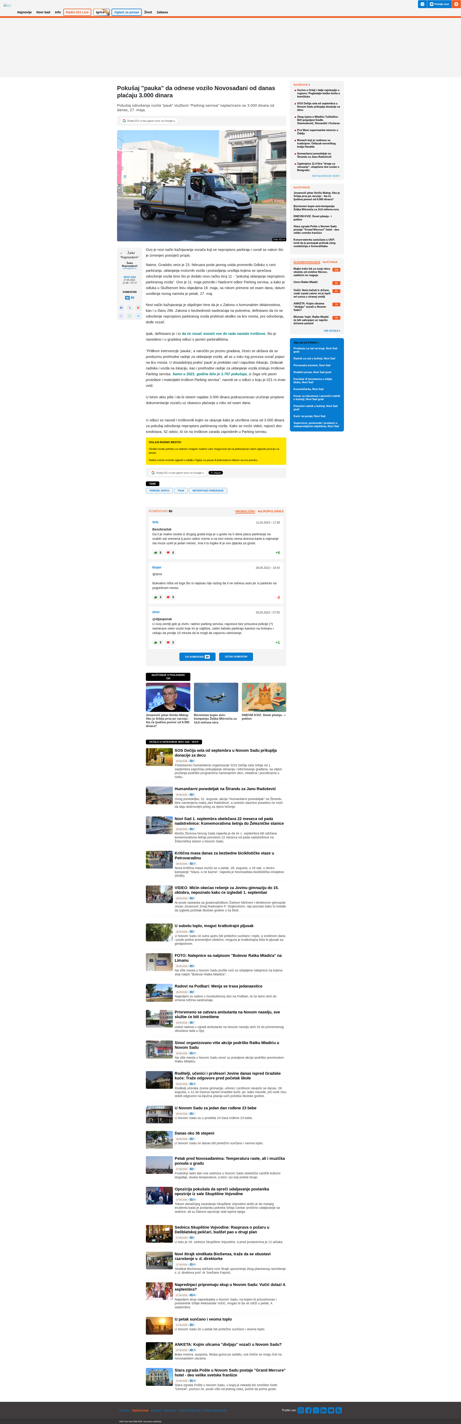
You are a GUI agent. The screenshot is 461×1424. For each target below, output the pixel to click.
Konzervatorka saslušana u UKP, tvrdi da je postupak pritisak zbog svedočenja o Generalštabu (314, 243)
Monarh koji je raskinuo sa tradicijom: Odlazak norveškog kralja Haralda (316, 143)
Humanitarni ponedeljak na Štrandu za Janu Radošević (225, 789)
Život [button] (148, 12)
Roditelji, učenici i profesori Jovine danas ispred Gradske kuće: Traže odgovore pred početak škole (228, 1075)
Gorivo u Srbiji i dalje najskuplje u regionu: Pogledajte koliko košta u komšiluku (318, 93)
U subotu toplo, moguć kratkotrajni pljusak (214, 926)
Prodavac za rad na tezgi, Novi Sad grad (315, 350)
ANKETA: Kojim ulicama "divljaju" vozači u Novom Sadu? (228, 1344)
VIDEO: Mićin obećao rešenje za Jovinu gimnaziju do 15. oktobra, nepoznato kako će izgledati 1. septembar (227, 890)
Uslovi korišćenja (190, 1410)
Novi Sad (130, 277)
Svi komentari (197, 656)
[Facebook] (121, 308)
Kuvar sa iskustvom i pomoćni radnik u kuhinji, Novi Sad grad (317, 397)
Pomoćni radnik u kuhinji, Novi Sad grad (316, 407)
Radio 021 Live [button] (77, 12)
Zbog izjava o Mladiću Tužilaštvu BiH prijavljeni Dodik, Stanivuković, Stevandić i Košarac (318, 120)
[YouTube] (331, 1410)
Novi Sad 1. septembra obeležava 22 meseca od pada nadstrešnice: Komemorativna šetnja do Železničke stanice (229, 821)
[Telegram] (138, 316)
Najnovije (301, 84)
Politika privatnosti (215, 1410)
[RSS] (338, 1410)
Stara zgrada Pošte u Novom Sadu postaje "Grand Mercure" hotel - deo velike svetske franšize (230, 1372)
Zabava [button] (162, 12)
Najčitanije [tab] (330, 262)
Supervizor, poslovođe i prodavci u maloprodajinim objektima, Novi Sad (316, 424)
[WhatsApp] (130, 316)
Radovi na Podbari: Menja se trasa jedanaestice (218, 986)
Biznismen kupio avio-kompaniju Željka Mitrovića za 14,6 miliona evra (215, 718)
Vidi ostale (331, 331)
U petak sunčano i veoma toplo (203, 1319)
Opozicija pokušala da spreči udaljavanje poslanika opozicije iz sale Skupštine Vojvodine (222, 1191)
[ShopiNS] (456, 4)
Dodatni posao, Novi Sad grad (312, 372)
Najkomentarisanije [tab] (307, 262)
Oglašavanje (140, 1410)
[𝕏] (130, 308)
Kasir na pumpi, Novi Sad (309, 416)
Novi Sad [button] (43, 12)
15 (194, 1053)
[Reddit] (138, 308)
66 (194, 1295)
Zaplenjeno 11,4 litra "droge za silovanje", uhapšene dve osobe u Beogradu (318, 167)
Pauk (181, 490)
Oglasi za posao (305, 342)
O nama (124, 1410)
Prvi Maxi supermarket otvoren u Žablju (317, 132)
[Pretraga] (422, 4)
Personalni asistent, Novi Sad (312, 365)
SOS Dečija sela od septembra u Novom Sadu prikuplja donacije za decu (318, 106)
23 (194, 864)
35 (194, 1084)
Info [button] (58, 12)
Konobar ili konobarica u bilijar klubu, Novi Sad (313, 380)
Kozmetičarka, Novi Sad (309, 389)
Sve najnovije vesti (326, 175)
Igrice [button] (100, 12)
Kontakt (156, 1410)
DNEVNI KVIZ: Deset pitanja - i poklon (263, 716)
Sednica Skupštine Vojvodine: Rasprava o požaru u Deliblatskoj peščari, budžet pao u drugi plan (222, 1229)
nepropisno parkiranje (208, 490)
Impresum (170, 1410)
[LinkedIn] (323, 1410)
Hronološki (245, 511)
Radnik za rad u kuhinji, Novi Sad (314, 358)
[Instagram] (301, 1410)
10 (194, 1200)
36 (194, 1381)
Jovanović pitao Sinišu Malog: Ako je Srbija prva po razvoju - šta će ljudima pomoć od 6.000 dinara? (167, 720)
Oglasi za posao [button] (126, 12)
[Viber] (121, 316)
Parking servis (159, 490)
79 (194, 1350)
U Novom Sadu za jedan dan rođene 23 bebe (215, 1108)
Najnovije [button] (24, 12)
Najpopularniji (270, 511)
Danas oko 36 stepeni (194, 1133)
